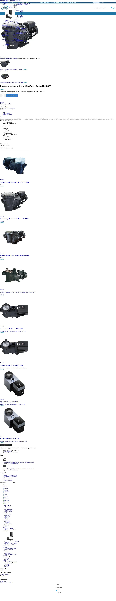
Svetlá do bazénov (19, 33)
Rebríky (6, 36)
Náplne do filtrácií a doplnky (22, 4)
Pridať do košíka (12, 95)
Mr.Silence (20, 16)
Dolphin (6, 30)
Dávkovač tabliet (8, 27)
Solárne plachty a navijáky (10, 40)
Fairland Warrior (19, 40)
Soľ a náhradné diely (20, 29)
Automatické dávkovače (10, 26)
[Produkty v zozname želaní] (108, 8)
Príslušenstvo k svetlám (20, 32)
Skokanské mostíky (9, 41)
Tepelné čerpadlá (19, 10)
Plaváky (6, 43)
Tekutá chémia (8, 1)
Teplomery (7, 44)
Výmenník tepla (19, 17)
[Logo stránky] (4, 11)
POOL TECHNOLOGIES (21, 28)
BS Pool (6, 20)
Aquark (16, 19)
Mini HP (20, 15)
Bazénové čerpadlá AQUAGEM (25, 3)
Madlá (6, 38)
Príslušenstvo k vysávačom (21, 41)
